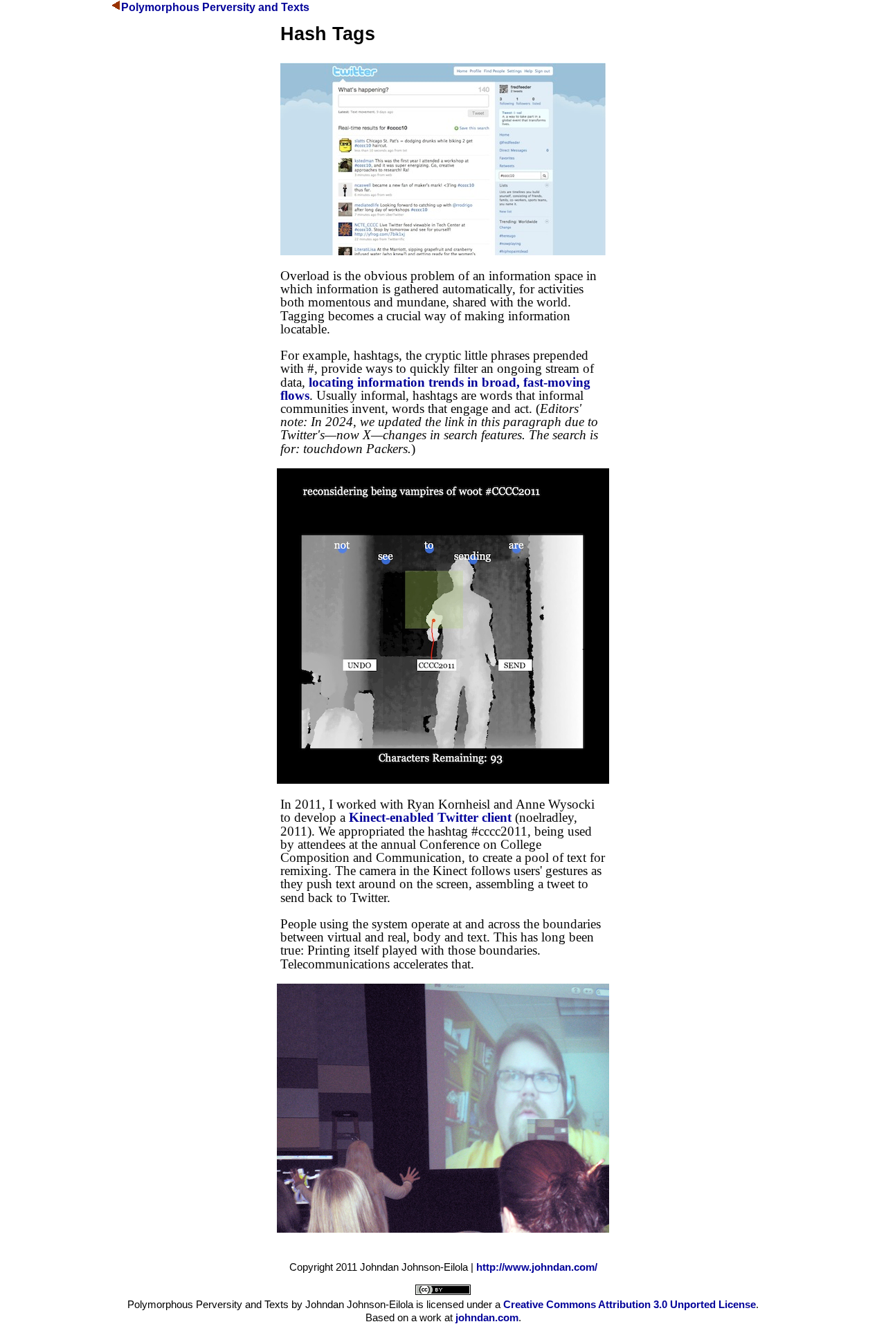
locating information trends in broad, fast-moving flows (435, 389)
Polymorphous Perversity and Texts (215, 7)
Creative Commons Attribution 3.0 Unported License (629, 1304)
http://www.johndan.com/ (536, 1267)
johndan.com (486, 1317)
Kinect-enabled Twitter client (430, 817)
